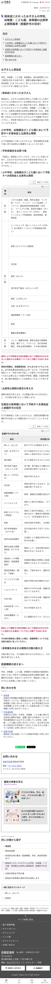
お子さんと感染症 (12, 39)
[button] (25, 2)
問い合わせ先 (10, 60)
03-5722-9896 (15, 766)
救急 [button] (48, 2)
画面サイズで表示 (43, 182)
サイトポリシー (10, 929)
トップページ (5, 908)
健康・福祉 (14, 908)
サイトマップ (9, 933)
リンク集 (7, 937)
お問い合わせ (9, 945)
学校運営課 (8, 712)
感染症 (26, 908)
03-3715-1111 (13, 962)
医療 (21, 908)
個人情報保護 (9, 925)
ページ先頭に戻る (25, 919)
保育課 (6, 695)
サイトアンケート (11, 941)
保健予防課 (8, 731)
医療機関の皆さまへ (13, 56)
